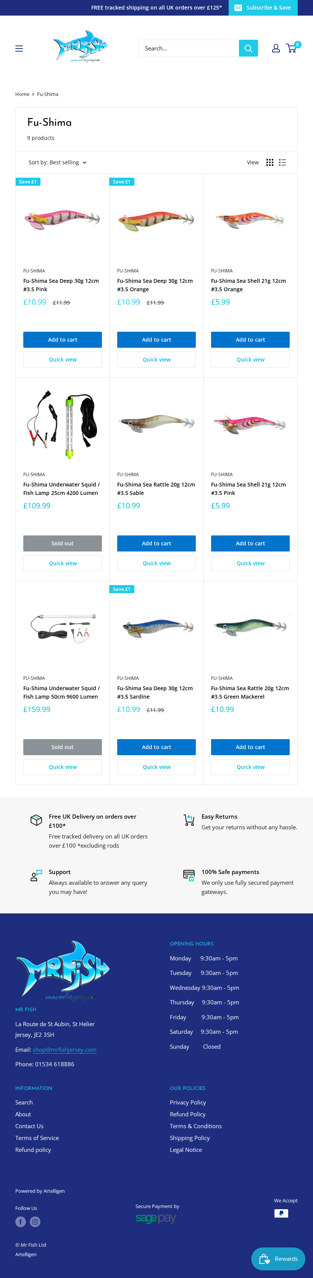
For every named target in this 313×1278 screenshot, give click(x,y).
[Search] (248, 48)
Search (24, 1102)
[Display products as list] (282, 162)
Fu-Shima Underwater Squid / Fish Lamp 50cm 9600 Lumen (61, 692)
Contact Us (29, 1126)
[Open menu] (19, 48)
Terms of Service (37, 1138)
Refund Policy (188, 1114)
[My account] (276, 48)
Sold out (63, 543)
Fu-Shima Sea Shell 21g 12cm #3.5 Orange (248, 285)
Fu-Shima (34, 271)
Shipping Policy (190, 1138)
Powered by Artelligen (40, 1190)
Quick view (63, 359)
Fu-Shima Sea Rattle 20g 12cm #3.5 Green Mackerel (250, 692)
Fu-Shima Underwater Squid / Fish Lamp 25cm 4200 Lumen (61, 488)
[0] (291, 48)
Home (22, 94)
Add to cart (62, 339)
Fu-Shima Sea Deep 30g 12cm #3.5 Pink (61, 285)
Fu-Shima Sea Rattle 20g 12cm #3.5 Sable (156, 488)
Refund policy (33, 1149)
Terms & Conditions (196, 1126)
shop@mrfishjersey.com (65, 1049)
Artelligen (26, 1254)
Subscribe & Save (269, 7)
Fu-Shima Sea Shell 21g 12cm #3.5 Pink (248, 488)
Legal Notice (186, 1149)
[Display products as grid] (269, 162)
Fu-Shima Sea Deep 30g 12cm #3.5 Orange (155, 285)
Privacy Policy (188, 1102)
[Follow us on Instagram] (35, 1221)
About (23, 1114)
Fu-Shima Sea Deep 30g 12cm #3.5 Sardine (155, 692)
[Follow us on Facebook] (20, 1221)
